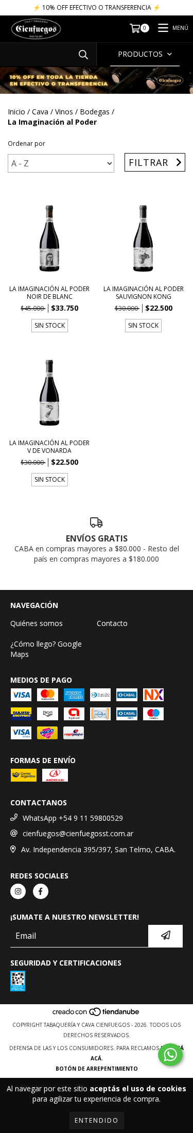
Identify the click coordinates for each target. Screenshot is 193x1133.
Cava (40, 111)
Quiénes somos (36, 623)
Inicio (16, 111)
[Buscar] (83, 54)
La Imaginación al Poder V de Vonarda (49, 446)
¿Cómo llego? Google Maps (46, 649)
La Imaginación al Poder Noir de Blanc (49, 292)
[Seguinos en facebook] (40, 891)
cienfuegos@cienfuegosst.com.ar (78, 833)
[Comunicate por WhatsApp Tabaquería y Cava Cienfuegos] (170, 1054)
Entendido (97, 1120)
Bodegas (95, 111)
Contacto (112, 623)
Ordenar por (26, 143)
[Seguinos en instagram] (18, 891)
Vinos (64, 111)
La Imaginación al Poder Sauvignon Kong (143, 292)
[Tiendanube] (96, 1014)
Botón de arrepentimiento (97, 1068)
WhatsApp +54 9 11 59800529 (73, 818)
